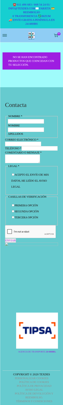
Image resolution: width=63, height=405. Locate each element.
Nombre (14, 125)
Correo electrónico (21, 139)
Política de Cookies (34, 382)
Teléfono (13, 148)
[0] (56, 35)
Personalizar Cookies (31, 378)
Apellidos (15, 133)
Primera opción (26, 205)
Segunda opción (27, 211)
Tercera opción (26, 217)
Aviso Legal (34, 389)
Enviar (10, 240)
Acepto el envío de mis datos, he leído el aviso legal (30, 180)
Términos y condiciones (34, 401)
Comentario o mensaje (23, 152)
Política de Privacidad (34, 385)
